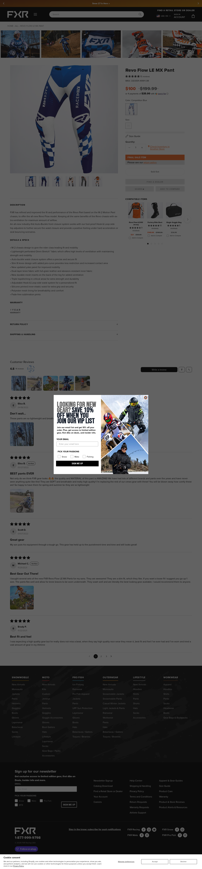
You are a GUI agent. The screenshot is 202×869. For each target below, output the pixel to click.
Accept (155, 861)
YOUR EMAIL (62, 439)
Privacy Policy (18, 866)
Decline (183, 861)
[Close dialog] (145, 397)
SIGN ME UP (77, 463)
